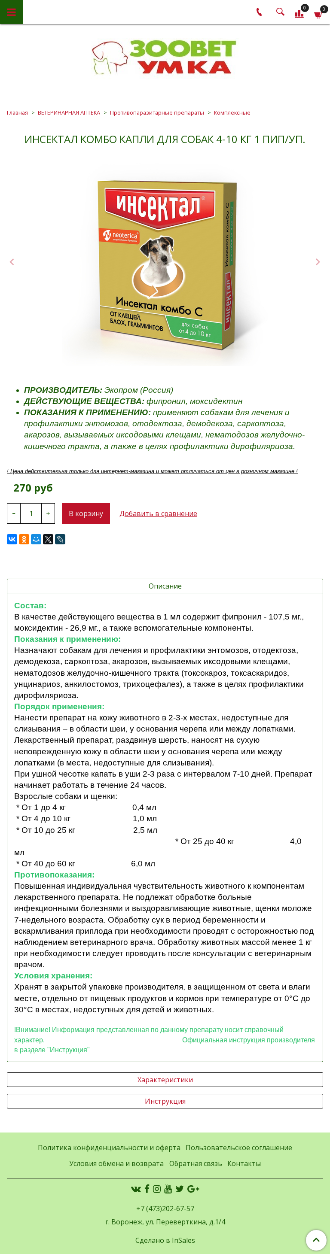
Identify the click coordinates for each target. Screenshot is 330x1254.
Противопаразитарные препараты (157, 112)
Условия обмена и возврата (116, 1163)
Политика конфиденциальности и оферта (109, 1147)
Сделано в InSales (165, 1240)
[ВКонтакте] (12, 539)
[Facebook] (147, 1189)
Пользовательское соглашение (239, 1147)
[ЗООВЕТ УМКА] (165, 58)
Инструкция (165, 1101)
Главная (17, 112)
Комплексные (232, 112)
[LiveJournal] (60, 539)
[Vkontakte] (136, 1189)
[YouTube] (168, 1189)
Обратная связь (195, 1163)
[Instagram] (157, 1189)
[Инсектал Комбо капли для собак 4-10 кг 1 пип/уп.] (165, 263)
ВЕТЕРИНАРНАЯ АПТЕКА (69, 112)
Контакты (244, 1163)
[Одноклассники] (24, 539)
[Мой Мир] (36, 539)
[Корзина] (318, 13)
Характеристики (165, 1079)
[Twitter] (179, 1189)
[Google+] (193, 1189)
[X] (48, 539)
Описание (165, 586)
